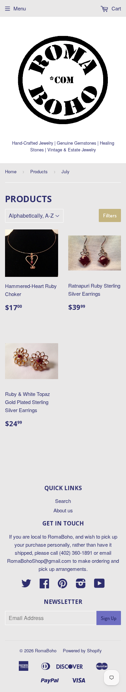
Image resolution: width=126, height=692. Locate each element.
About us (63, 510)
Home (10, 171)
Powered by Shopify (82, 650)
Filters (110, 215)
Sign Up (109, 618)
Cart (115, 8)
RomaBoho (45, 650)
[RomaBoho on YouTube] (99, 585)
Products (39, 171)
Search (63, 500)
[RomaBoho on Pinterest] (62, 585)
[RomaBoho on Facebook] (44, 585)
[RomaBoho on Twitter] (26, 585)
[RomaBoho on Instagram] (81, 585)
